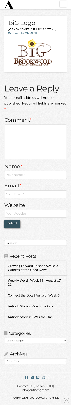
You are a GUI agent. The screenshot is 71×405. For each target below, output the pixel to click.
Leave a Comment (24, 33)
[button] (63, 4)
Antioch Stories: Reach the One (30, 306)
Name (13, 166)
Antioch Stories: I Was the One (30, 317)
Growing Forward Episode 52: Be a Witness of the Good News (33, 268)
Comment (18, 120)
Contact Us (24, 386)
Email (12, 185)
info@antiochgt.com (35, 390)
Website (14, 205)
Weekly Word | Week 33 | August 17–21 (35, 282)
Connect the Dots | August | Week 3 (34, 295)
